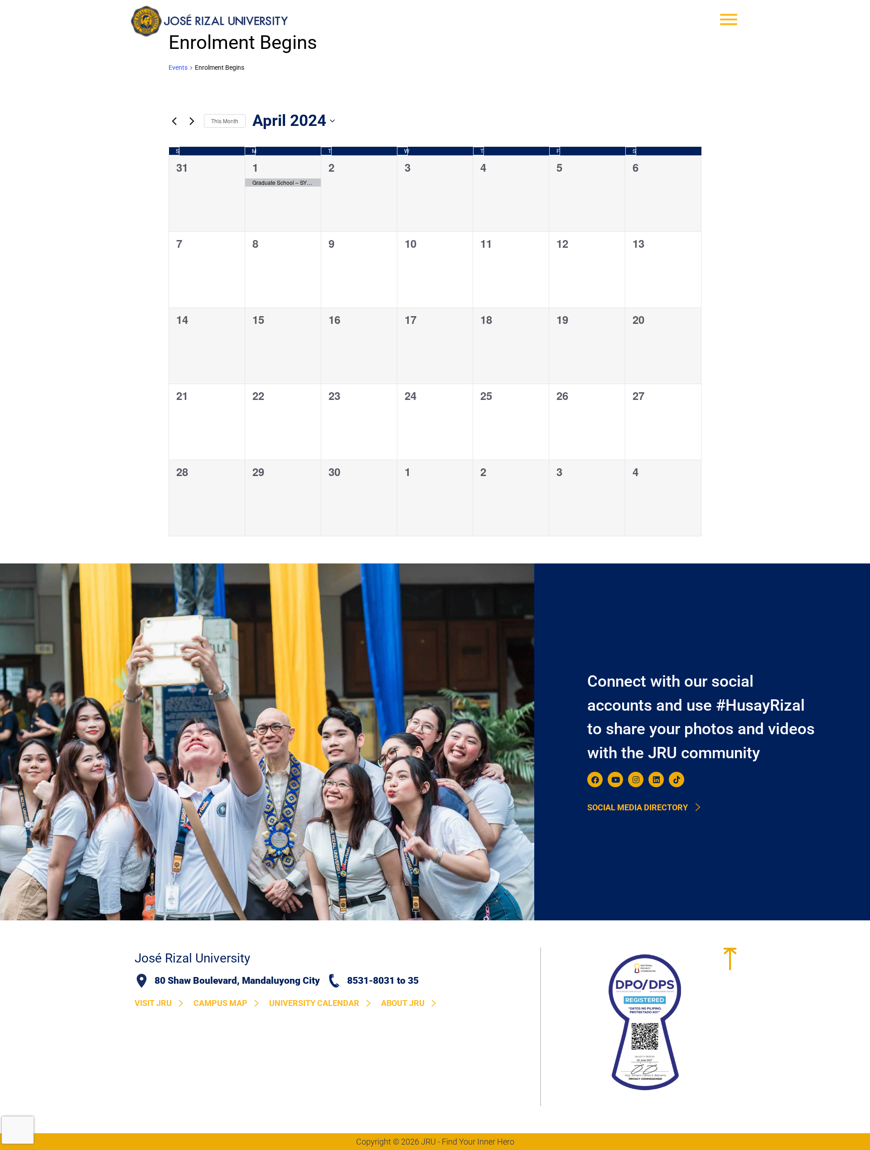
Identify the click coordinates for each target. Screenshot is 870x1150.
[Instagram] (635, 779)
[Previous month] (174, 120)
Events (178, 67)
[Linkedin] (656, 779)
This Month (224, 121)
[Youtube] (615, 779)
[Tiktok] (676, 779)
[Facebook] (595, 779)
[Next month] (191, 120)
